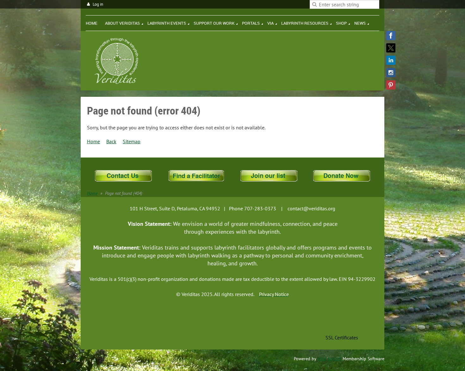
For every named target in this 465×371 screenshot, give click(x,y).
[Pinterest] (390, 85)
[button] (341, 323)
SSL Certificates (342, 337)
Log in (98, 4)
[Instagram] (390, 72)
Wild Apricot (329, 359)
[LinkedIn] (390, 60)
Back (111, 141)
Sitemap (131, 141)
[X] (390, 48)
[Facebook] (390, 35)
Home (93, 141)
